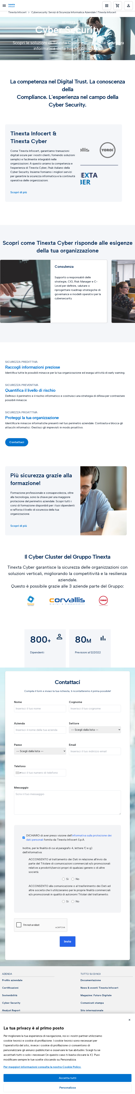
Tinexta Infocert (17, 12)
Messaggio (21, 787)
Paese (18, 744)
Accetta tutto (67, 1078)
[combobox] (18, 772)
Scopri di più (18, 192)
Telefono (20, 766)
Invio (67, 941)
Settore (74, 723)
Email (72, 744)
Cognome (75, 702)
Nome (18, 702)
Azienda (19, 723)
